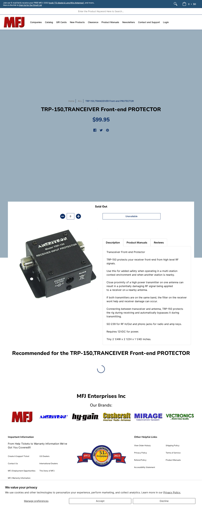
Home (71, 101)
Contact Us (13, 463)
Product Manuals (173, 460)
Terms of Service (173, 453)
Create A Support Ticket (18, 456)
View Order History (142, 445)
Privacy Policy (140, 453)
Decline (164, 501)
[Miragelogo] (148, 417)
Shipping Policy (172, 445)
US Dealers (44, 456)
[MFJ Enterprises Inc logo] (14, 22)
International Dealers (48, 463)
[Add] (78, 216)
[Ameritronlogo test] (53, 417)
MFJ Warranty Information (19, 478)
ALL (80, 101)
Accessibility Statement (144, 467)
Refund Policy (140, 460)
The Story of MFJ (47, 471)
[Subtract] (62, 216)
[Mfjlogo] (22, 417)
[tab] (108, 230)
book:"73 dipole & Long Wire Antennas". (66, 3)
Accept (100, 501)
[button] (189, 4)
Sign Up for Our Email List (30, 5)
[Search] (175, 4)
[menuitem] (175, 4)
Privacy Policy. (172, 492)
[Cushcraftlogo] (117, 416)
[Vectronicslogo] (180, 417)
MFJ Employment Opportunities (21, 471)
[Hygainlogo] (85, 417)
